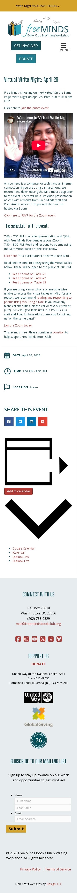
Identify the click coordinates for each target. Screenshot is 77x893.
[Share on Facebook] (9, 421)
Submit (16, 829)
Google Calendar (24, 548)
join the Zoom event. (35, 108)
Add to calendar (18, 491)
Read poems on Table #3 (29, 282)
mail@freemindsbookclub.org (38, 623)
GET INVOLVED (26, 45)
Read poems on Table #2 (29, 278)
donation (58, 332)
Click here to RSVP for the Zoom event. (30, 215)
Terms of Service (58, 869)
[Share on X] (20, 421)
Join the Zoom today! (18, 325)
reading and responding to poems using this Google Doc (38, 300)
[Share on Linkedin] (31, 421)
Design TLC (54, 884)
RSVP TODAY (48, 6)
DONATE (26, 59)
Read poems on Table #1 (29, 274)
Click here (10, 256)
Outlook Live (21, 561)
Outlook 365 (21, 557)
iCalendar (19, 552)
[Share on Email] (42, 421)
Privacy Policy (30, 869)
